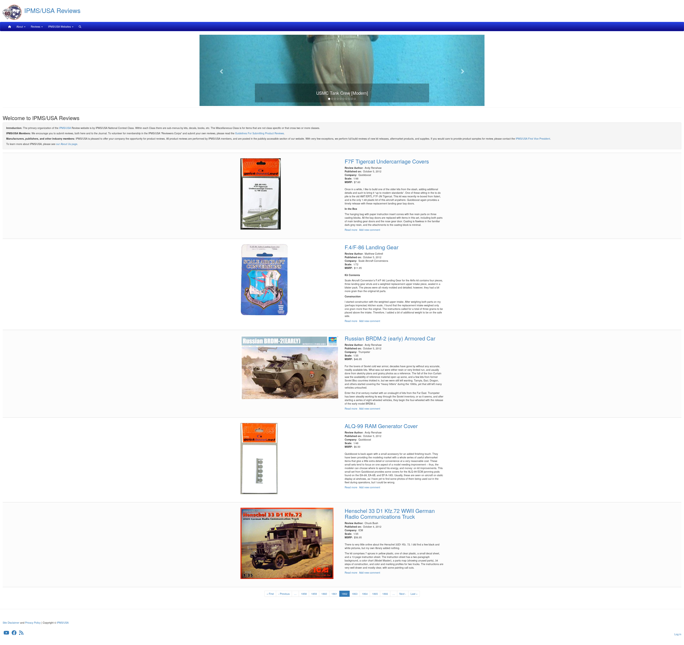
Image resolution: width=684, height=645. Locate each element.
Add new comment (369, 230)
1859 (314, 593)
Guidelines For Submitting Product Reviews (259, 133)
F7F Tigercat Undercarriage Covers (387, 161)
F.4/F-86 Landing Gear (371, 247)
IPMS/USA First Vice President (533, 138)
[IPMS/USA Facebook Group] (14, 633)
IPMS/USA (65, 128)
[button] (221, 70)
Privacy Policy (33, 622)
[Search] (80, 26)
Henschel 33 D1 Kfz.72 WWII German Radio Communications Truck (390, 513)
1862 (346, 594)
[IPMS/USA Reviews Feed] (21, 633)
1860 (324, 593)
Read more (351, 230)
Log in (677, 634)
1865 (375, 593)
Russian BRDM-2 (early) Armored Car (390, 338)
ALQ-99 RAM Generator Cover (381, 426)
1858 (304, 593)
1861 (334, 593)
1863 (355, 593)
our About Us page (66, 144)
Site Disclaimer (11, 622)
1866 (385, 593)
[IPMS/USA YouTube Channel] (6, 633)
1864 (365, 593)
